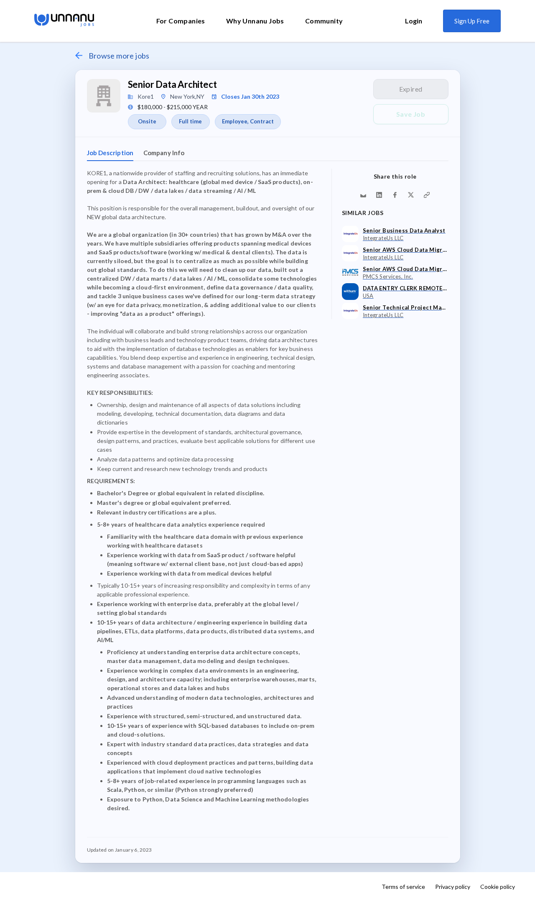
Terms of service (403, 886)
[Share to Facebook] (395, 195)
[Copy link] (427, 195)
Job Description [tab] (110, 152)
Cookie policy (497, 886)
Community (324, 21)
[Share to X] (411, 195)
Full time (190, 121)
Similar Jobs (363, 212)
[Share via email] (363, 195)
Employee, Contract (248, 121)
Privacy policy (452, 886)
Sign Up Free (471, 21)
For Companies (180, 21)
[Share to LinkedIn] (379, 195)
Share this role (395, 176)
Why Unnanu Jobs (255, 21)
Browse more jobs (119, 55)
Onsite (147, 121)
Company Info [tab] (163, 152)
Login (413, 21)
